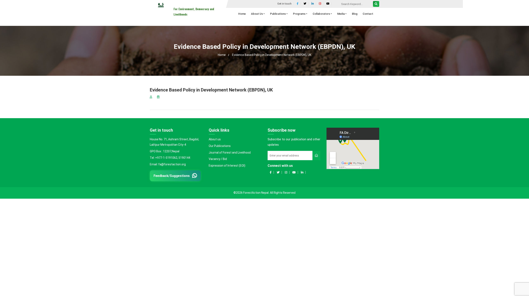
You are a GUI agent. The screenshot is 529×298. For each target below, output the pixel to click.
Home (222, 54)
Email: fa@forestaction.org (168, 164)
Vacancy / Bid (218, 159)
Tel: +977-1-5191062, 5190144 (170, 157)
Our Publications (220, 146)
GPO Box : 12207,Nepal (164, 151)
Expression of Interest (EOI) (227, 165)
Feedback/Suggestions (171, 176)
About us (215, 139)
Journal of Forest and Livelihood (230, 152)
